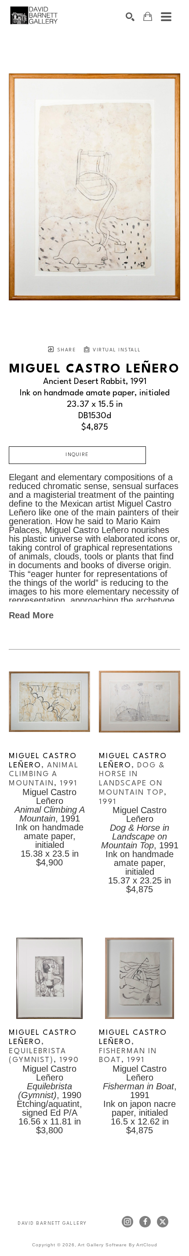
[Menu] (166, 16)
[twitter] (162, 1221)
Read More (31, 615)
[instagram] (127, 1221)
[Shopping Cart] (147, 16)
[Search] (130, 16)
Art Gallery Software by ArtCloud (117, 1244)
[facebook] (145, 1221)
